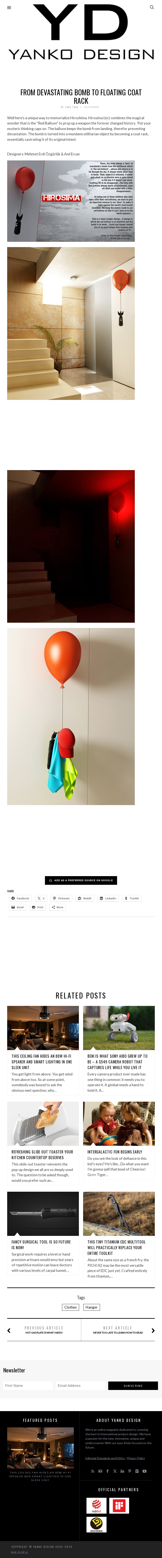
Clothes (70, 1307)
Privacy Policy (136, 1458)
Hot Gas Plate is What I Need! (44, 1329)
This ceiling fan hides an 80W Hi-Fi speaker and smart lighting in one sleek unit (42, 1061)
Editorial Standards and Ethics (105, 1458)
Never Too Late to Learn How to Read (118, 1329)
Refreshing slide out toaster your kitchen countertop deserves (42, 1154)
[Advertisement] (81, 73)
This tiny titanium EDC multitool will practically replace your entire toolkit (117, 1247)
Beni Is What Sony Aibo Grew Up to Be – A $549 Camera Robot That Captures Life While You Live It (118, 1061)
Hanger (92, 1307)
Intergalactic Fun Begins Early (115, 1151)
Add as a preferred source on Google (83, 880)
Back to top (18, 1552)
